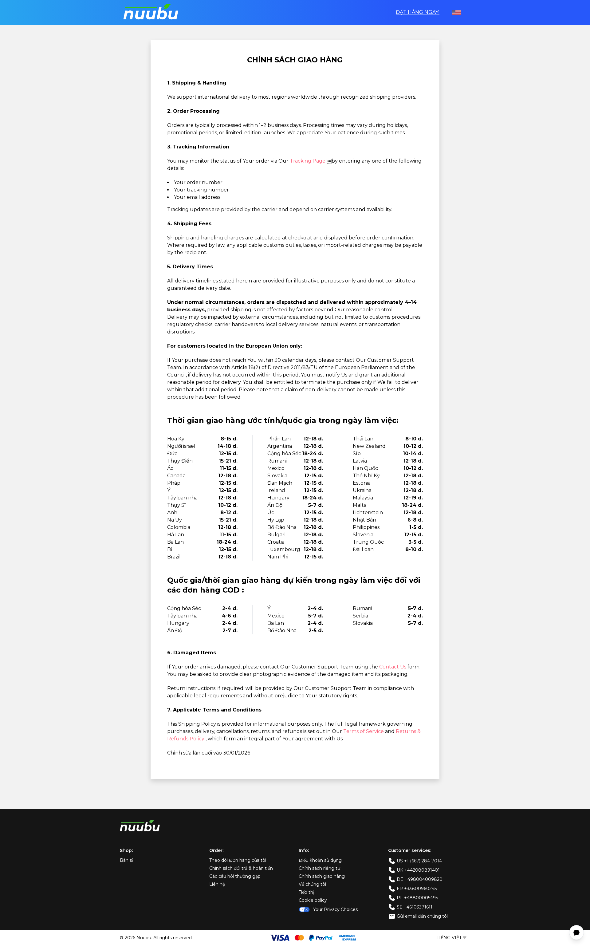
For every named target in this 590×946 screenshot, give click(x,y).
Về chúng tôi (312, 884)
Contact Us (393, 667)
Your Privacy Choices (335, 909)
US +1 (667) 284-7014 (419, 861)
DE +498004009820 (419, 879)
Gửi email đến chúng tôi (422, 916)
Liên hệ (217, 884)
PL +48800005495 (417, 898)
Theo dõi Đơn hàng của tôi (237, 860)
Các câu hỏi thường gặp (235, 876)
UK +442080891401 (418, 870)
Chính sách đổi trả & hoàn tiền (241, 868)
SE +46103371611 (414, 907)
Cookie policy (313, 900)
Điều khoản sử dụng (320, 860)
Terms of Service (364, 731)
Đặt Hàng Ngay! (417, 12)
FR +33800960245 (417, 888)
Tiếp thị (306, 892)
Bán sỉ (126, 860)
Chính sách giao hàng (322, 876)
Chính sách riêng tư (319, 868)
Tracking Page (308, 161)
